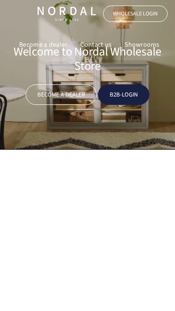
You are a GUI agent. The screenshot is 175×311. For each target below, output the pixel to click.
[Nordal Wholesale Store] (66, 14)
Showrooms (142, 44)
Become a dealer (43, 44)
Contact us (96, 44)
